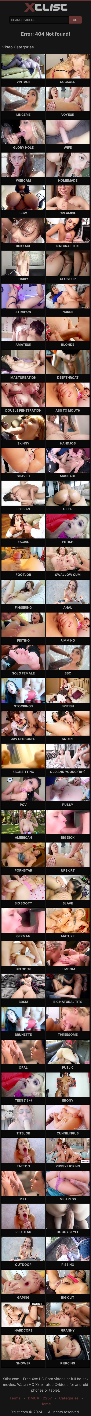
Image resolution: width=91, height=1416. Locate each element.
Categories (69, 1398)
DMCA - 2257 (40, 1398)
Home (45, 1404)
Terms (15, 1398)
